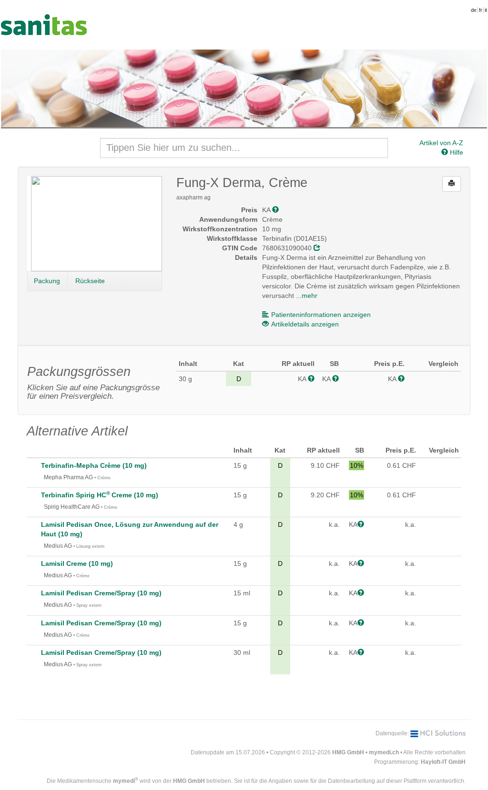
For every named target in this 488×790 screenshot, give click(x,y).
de (474, 10)
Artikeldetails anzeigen (305, 324)
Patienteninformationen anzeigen (321, 314)
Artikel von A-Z (441, 143)
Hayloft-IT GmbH (443, 762)
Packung (47, 281)
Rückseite (90, 281)
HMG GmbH (348, 752)
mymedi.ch (384, 752)
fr (480, 10)
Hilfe (455, 152)
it (486, 10)
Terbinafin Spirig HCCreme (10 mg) (99, 495)
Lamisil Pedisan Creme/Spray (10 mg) (101, 593)
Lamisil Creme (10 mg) (77, 563)
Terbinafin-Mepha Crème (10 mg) (94, 465)
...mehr (306, 295)
